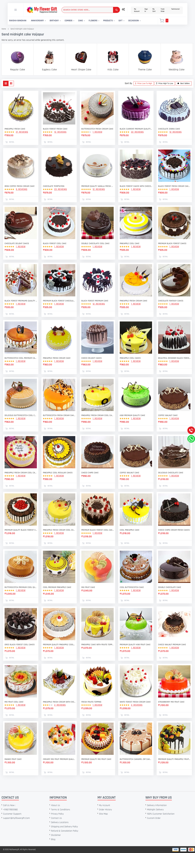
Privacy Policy (57, 813)
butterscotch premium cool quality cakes (21, 587)
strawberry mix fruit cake (171, 702)
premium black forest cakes (172, 243)
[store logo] (42, 10)
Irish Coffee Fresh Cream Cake (20, 186)
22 (137, 132)
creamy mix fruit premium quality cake (59, 759)
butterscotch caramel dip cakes (136, 759)
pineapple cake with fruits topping (97, 644)
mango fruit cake (13, 759)
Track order (163, 10)
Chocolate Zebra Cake (169, 129)
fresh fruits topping (91, 702)
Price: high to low (165, 83)
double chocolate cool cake (95, 243)
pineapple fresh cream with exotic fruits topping (59, 702)
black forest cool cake (54, 243)
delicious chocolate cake (170, 472)
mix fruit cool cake (14, 702)
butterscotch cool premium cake (21, 358)
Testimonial (175, 9)
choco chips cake (90, 472)
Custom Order (154, 818)
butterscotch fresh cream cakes (59, 415)
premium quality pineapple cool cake (59, 644)
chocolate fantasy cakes (170, 300)
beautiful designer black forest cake (174, 358)
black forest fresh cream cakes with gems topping (174, 186)
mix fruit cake (88, 587)
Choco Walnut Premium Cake (172, 644)
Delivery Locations (60, 822)
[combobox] (91, 10)
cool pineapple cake (129, 530)
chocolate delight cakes (17, 243)
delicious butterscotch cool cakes (21, 415)
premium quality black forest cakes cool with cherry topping (21, 530)
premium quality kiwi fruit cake (135, 644)
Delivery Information (157, 805)
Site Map (103, 813)
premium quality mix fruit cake (96, 759)
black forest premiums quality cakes (21, 300)
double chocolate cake (169, 587)
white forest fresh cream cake (135, 702)
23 (60, 189)
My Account (137, 10)
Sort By (128, 83)
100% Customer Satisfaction (160, 813)
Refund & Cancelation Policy (64, 830)
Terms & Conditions (60, 809)
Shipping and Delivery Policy (64, 826)
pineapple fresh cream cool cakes (97, 415)
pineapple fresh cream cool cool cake (59, 530)
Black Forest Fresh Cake (55, 129)
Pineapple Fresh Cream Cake (57, 358)
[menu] (81, 21)
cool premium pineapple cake (57, 587)
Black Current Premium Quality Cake (136, 129)
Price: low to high (144, 83)
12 (60, 132)
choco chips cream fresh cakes (174, 530)
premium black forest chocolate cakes (59, 300)
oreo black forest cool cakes (20, 644)
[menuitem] (18, 21)
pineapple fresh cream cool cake (21, 472)
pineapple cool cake (129, 243)
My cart (154, 10)
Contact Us (56, 818)
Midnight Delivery (155, 809)
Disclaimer (56, 835)
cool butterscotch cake (132, 587)
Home (4, 29)
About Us (55, 805)
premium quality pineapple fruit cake (174, 759)
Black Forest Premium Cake (94, 300)
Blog (53, 839)
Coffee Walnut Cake (168, 415)
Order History (105, 809)
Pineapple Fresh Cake (15, 129)
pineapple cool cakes (130, 358)
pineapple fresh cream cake (133, 300)
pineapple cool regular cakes (58, 472)
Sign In (146, 10)
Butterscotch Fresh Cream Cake (97, 129)
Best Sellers (185, 83)
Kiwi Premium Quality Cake (132, 415)
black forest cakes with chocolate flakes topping (136, 186)
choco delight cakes (91, 358)
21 (22, 132)
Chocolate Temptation (53, 186)
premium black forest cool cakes (97, 530)
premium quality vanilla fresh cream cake (97, 186)
